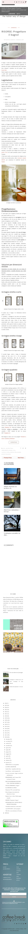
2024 (6, 707)
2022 (6, 711)
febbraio (7, 760)
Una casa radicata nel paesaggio (16, 672)
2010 (6, 737)
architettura (14, 27)
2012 (6, 732)
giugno (7, 751)
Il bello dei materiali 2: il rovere (16, 686)
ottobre (7, 743)
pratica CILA (5, 152)
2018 (6, 720)
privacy (18, 880)
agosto (7, 747)
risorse (19, 452)
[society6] (13, 629)
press (17, 872)
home (17, 867)
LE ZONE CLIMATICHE (11, 766)
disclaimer (18, 878)
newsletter (13, 452)
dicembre (8, 739)
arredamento (5, 450)
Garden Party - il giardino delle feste (13, 769)
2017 (6, 722)
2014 (6, 728)
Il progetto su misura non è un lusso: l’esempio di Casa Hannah (16, 681)
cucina (8, 452)
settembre (8, 745)
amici (17, 876)
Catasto (3, 161)
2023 (6, 709)
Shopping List (8, 427)
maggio (7, 754)
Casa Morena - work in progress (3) (13, 771)
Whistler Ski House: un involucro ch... (10, 487)
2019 (6, 718)
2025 (6, 705)
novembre (8, 741)
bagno (10, 450)
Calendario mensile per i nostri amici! (13, 806)
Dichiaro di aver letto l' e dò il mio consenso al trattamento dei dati (13, 903)
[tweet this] (4, 70)
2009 (6, 813)
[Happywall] (13, 652)
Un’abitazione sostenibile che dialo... (12, 534)
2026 (6, 703)
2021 (6, 713)
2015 (6, 726)
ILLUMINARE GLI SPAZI (11, 787)
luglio (7, 749)
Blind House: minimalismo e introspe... (12, 510)
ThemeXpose (4, 922)
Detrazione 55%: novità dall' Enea (13, 789)
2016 (6, 724)
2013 (6, 730)
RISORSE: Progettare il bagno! (12, 800)
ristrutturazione (6, 454)
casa (14, 450)
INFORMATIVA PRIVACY (17, 902)
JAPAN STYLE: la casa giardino (12, 764)
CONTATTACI (13, 442)
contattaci (18, 874)
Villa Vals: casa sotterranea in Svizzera (14, 810)
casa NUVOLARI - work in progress (13, 808)
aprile (7, 756)
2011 (6, 735)
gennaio (7, 762)
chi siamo (18, 868)
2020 (6, 716)
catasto (4, 452)
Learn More (11, 13)
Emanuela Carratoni (10, 39)
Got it (18, 13)
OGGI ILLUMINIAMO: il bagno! (12, 785)
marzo (7, 758)
